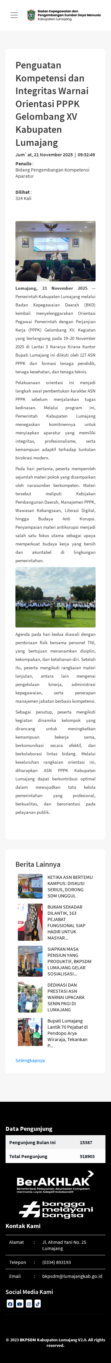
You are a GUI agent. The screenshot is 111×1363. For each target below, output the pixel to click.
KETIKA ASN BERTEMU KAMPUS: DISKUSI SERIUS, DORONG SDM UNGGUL (70, 886)
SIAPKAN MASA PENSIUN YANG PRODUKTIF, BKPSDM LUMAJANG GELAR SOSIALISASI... (69, 961)
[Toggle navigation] (14, 15)
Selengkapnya (30, 1060)
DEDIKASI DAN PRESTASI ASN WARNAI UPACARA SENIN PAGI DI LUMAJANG (65, 997)
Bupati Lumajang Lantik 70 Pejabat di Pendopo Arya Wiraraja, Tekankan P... (67, 1033)
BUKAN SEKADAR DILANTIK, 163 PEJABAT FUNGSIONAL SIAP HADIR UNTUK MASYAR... (66, 922)
